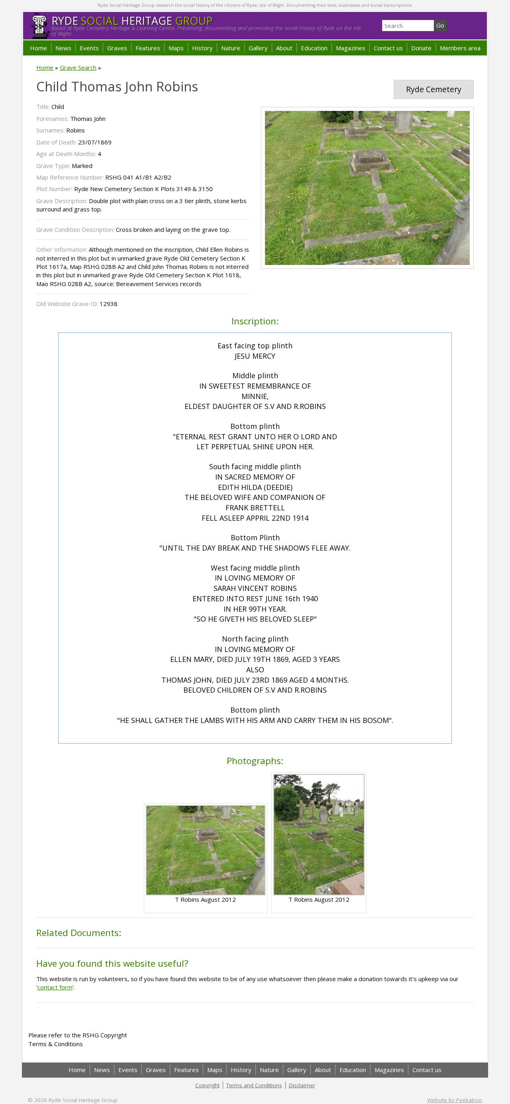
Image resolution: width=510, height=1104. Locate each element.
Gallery (258, 48)
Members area (460, 48)
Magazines (350, 48)
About (284, 48)
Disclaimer (302, 1085)
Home (38, 48)
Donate (421, 48)
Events (89, 48)
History (202, 48)
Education (314, 48)
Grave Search (78, 67)
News (63, 48)
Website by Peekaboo (454, 1100)
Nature (230, 48)
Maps (176, 48)
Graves (117, 48)
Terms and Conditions (254, 1085)
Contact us (388, 48)
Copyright (207, 1085)
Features (147, 48)
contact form (55, 987)
